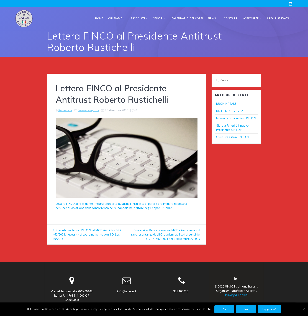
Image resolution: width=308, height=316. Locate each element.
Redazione (65, 110)
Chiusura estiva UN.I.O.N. (232, 137)
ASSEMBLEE (251, 18)
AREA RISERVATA (278, 18)
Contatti (231, 18)
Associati (138, 18)
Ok (224, 309)
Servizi (158, 18)
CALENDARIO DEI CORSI (187, 18)
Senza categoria (88, 110)
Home (99, 18)
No (246, 309)
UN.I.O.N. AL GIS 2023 (230, 111)
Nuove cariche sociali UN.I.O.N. (236, 118)
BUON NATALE (226, 104)
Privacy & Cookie (236, 295)
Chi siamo (115, 18)
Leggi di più (269, 309)
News (212, 18)
